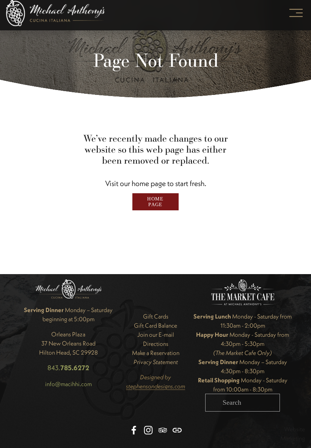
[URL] (177, 430)
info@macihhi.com (68, 384)
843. (68, 367)
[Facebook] (133, 430)
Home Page (155, 201)
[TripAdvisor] (162, 430)
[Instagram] (148, 430)
